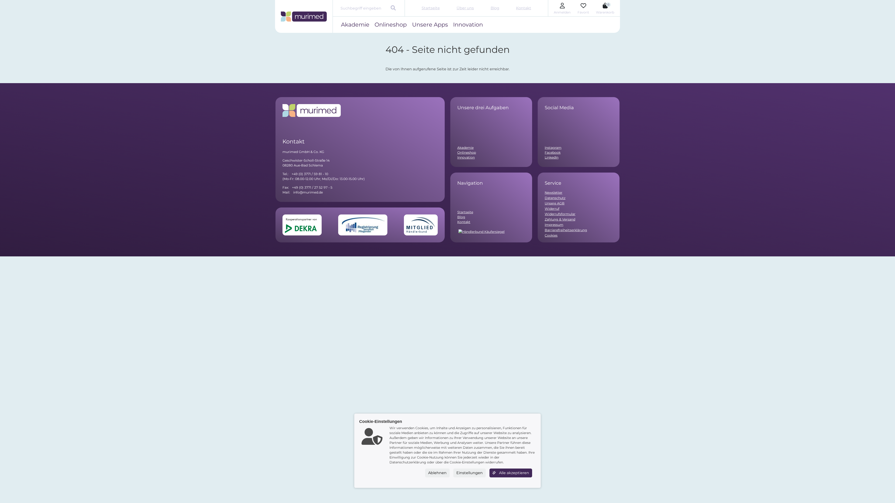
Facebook (553, 152)
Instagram (553, 148)
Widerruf (552, 209)
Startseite (431, 8)
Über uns (465, 8)
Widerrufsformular (560, 214)
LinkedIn (551, 157)
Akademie (355, 24)
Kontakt (523, 8)
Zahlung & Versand (560, 219)
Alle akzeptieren (513, 473)
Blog (495, 8)
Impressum (554, 225)
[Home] (304, 16)
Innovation (468, 24)
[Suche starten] (394, 8)
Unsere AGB (555, 203)
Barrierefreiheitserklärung (566, 230)
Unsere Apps (430, 24)
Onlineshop (391, 24)
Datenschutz (555, 198)
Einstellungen (469, 473)
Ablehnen (437, 473)
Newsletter (553, 192)
